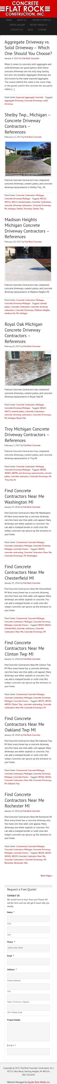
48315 (43, 198)
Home (9, 20)
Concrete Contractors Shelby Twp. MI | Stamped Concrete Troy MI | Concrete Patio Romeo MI (28, 9)
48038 (8, 704)
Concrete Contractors (41, 202)
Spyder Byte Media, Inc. (39, 1082)
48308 (8, 856)
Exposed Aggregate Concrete (29, 97)
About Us (22, 20)
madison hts (10, 313)
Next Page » (46, 875)
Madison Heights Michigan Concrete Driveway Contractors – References (27, 228)
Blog (30, 29)
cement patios (24, 202)
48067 (43, 408)
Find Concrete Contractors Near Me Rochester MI (24, 800)
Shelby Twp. (38, 208)
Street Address (14, 980)
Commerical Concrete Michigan (30, 542)
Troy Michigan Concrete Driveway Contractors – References (27, 434)
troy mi (13, 479)
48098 (15, 473)
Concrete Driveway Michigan (17, 198)
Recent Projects (38, 24)
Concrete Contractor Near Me (32, 856)
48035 (41, 701)
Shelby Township (24, 208)
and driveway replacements (31, 473)
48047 (41, 625)
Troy (7, 479)
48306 (41, 777)
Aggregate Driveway (14, 100)
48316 (8, 202)
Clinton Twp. (17, 704)
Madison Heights (42, 310)
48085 (8, 473)
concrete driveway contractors (18, 205)
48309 (15, 856)
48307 (48, 852)
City (9, 991)
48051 (48, 625)
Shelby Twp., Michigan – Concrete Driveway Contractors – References (28, 123)
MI (6, 208)
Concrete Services (41, 20)
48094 (41, 549)
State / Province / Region (18, 1002)
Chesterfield (10, 628)
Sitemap (42, 29)
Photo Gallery (17, 24)
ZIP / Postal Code (14, 1012)
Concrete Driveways (33, 100)
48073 (8, 411)
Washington (32, 555)
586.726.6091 (28, 1074)
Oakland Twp (14, 783)
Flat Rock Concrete (30, 58)
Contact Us (17, 29)
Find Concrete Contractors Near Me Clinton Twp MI (24, 648)
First (9, 923)
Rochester (9, 863)
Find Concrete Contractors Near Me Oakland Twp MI (24, 724)
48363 (48, 777)
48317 (14, 202)
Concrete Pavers (20, 549)
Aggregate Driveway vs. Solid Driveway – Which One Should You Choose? (28, 47)
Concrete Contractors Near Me (38, 552)
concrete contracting (14, 552)
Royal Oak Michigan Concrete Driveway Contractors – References (23, 332)
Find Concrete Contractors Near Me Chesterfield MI (24, 572)
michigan (12, 208)
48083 (43, 469)
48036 (48, 701)
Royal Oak (21, 418)
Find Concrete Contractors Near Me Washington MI (24, 496)
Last (9, 934)
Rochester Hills (21, 863)
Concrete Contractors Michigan (30, 195)
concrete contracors (20, 476)
